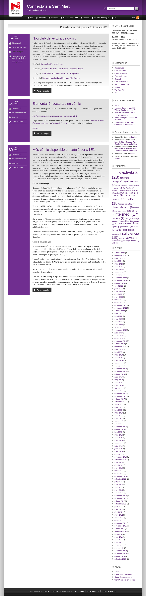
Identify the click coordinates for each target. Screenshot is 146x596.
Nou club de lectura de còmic (54, 38)
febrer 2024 (118, 272)
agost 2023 (118, 286)
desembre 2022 (120, 305)
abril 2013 (118, 487)
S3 (119, 230)
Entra (116, 572)
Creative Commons (50, 591)
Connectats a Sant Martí (49, 6)
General (15, 117)
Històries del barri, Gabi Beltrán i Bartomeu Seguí (62, 68)
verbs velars (117, 241)
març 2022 (118, 325)
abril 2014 (118, 465)
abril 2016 (118, 438)
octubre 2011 (119, 529)
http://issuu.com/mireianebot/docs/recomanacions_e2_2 (55, 115)
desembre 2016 (120, 427)
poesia (116, 221)
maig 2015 (118, 451)
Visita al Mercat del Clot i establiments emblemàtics (124, 124)
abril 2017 (118, 416)
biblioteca (15, 56)
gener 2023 (118, 302)
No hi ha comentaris (19, 47)
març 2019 (118, 360)
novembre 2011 (120, 526)
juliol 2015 (118, 446)
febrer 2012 (118, 518)
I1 (132, 210)
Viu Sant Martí (119, 90)
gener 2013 (118, 493)
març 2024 (118, 269)
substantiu (116, 234)
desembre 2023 (120, 278)
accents (116, 173)
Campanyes (119, 68)
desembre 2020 (120, 330)
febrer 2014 (118, 471)
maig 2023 (118, 292)
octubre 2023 (119, 283)
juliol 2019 (118, 349)
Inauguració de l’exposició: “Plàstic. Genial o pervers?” (124, 109)
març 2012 (118, 515)
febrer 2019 (118, 363)
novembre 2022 (120, 308)
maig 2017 (118, 413)
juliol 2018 (118, 377)
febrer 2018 (118, 388)
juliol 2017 (118, 407)
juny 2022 (118, 316)
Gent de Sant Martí (70, 18)
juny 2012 (118, 507)
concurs (117, 195)
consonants (129, 195)
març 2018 (118, 385)
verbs (131, 237)
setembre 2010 (120, 559)
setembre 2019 (120, 347)
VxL (115, 18)
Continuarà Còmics (59, 123)
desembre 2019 (120, 341)
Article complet (43, 90)
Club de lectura (120, 71)
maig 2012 (118, 509)
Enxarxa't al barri (120, 76)
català (117, 193)
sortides (129, 229)
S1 (133, 227)
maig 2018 (118, 380)
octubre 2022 (119, 311)
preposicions (126, 221)
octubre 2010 (119, 556)
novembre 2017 (120, 396)
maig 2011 (118, 537)
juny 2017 (118, 410)
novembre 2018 (120, 372)
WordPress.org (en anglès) (124, 580)
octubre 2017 (119, 399)
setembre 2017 (120, 402)
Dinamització (16, 43)
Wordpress (73, 591)
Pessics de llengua (101, 18)
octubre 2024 (119, 253)
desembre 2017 (120, 394)
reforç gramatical (122, 227)
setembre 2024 (120, 256)
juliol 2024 (118, 258)
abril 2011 (118, 540)
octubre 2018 (119, 374)
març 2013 (118, 490)
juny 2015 (118, 449)
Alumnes (54, 18)
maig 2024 (118, 264)
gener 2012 (118, 520)
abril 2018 (118, 382)
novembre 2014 (120, 457)
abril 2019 (118, 358)
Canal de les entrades (123, 574)
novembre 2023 (120, 280)
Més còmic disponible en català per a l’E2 (64, 150)
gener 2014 (118, 474)
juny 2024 (118, 261)
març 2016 (118, 440)
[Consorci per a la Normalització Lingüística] (15, 9)
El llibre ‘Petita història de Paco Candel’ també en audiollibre (125, 142)
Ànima (116, 105)
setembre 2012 (120, 504)
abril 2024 (118, 267)
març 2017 (118, 418)
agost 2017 (118, 405)
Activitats (42, 18)
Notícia (35, 128)
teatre (122, 238)
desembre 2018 (120, 369)
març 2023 (118, 297)
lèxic (128, 218)
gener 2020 (118, 338)
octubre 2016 (119, 429)
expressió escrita (121, 211)
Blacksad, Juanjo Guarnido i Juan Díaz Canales (61, 78)
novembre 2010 (120, 553)
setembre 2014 (120, 460)
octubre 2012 (119, 501)
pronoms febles (124, 223)
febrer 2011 (118, 545)
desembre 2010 (120, 551)
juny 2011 (118, 534)
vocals (135, 241)
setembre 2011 (120, 531)
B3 (122, 188)
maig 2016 (118, 435)
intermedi (126, 214)
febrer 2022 (118, 327)
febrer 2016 (118, 443)
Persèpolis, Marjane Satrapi (52, 64)
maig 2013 (118, 485)
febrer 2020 (118, 336)
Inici (31, 18)
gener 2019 (118, 366)
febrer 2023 (118, 300)
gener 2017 (118, 424)
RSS (133, 18)
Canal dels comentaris (123, 577)
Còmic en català (120, 73)
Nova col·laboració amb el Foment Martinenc (124, 114)
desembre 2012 (120, 496)
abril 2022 (118, 322)
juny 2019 (118, 352)
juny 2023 (118, 289)
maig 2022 (118, 319)
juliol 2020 (118, 333)
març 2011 (118, 543)
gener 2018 (118, 391)
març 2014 (118, 468)
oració (135, 218)
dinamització (123, 207)
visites (126, 241)
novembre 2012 (120, 498)
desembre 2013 (120, 476)
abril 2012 (118, 512)
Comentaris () (109, 591)
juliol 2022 (118, 314)
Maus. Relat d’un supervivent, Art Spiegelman (60, 73)
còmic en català (17, 121)
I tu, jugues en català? (122, 84)
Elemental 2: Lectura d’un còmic (57, 103)
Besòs (130, 188)
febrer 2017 (118, 421)
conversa (116, 199)
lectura (19, 62)
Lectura (86, 18)
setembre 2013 (120, 479)
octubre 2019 (119, 344)
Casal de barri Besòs (19, 57)
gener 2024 (118, 275)
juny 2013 (118, 482)
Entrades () (93, 591)
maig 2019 (118, 355)
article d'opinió (122, 185)
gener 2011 (118, 548)
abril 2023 (118, 294)
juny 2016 (118, 432)
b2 (116, 188)
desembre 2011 (120, 523)
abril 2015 (118, 454)
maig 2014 (118, 463)
